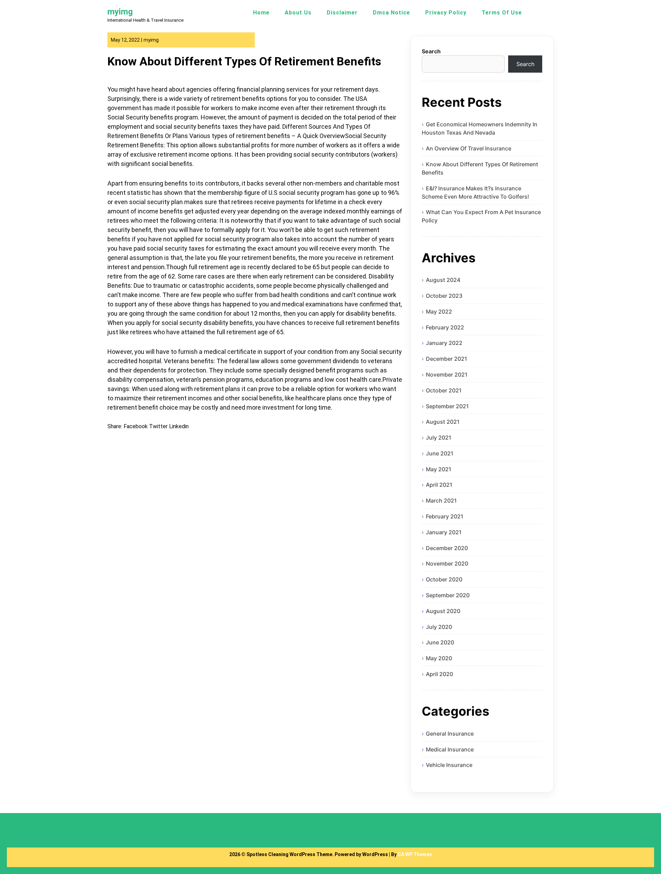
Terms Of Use (502, 12)
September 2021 (447, 406)
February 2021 (444, 516)
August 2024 (443, 279)
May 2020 (439, 658)
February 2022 (445, 327)
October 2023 (444, 295)
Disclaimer (342, 12)
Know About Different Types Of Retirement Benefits (480, 168)
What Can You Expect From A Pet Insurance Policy (481, 216)
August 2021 (443, 421)
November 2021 (447, 374)
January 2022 (444, 342)
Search (431, 51)
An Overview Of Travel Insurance (468, 148)
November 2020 (447, 563)
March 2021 (441, 500)
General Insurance (450, 733)
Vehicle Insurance (449, 764)
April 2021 (439, 484)
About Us (298, 12)
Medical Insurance (450, 749)
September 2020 (448, 595)
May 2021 (438, 469)
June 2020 (440, 642)
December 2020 (447, 548)
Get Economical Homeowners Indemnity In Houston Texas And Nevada (479, 128)
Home (261, 12)
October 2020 (444, 579)
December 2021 (446, 358)
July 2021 (438, 437)
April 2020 (439, 674)
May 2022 (439, 311)
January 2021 (444, 532)
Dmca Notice (391, 12)
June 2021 (439, 453)
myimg (120, 12)
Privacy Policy (445, 12)
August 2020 (443, 611)
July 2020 (439, 626)
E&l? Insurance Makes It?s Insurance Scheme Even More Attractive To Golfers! (475, 192)
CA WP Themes (415, 854)
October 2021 (444, 390)
